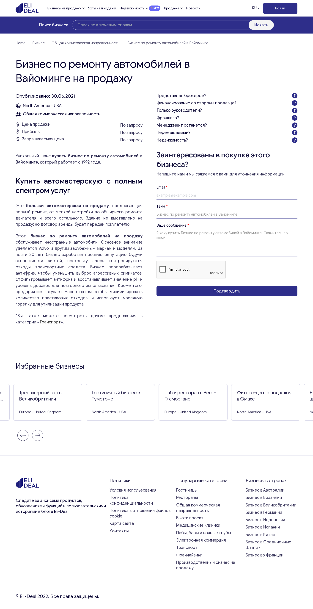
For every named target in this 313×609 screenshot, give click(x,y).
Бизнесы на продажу (64, 8)
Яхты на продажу (102, 8)
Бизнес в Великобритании (271, 505)
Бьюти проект (189, 517)
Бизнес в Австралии (265, 490)
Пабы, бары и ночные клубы (203, 532)
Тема (162, 206)
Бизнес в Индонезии (265, 519)
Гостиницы (187, 490)
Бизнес (38, 43)
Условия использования (133, 490)
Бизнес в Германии (264, 512)
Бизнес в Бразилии (264, 497)
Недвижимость (132, 8)
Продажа (171, 8)
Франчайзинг (189, 555)
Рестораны (187, 497)
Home (20, 43)
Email (161, 187)
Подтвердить (227, 290)
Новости (193, 8)
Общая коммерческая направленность (86, 43)
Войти (280, 8)
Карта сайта (122, 523)
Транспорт (50, 322)
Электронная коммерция (201, 540)
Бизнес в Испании (263, 527)
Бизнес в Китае (260, 534)
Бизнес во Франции (264, 555)
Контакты (119, 531)
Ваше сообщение (172, 225)
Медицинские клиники (198, 525)
